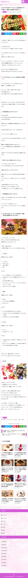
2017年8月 (3, 556)
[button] (26, 1)
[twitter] (14, 574)
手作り (23, 419)
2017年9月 (3, 553)
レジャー (4, 524)
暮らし (4, 530)
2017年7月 (3, 559)
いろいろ (5, 518)
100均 (4, 419)
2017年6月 (3, 562)
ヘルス (4, 521)
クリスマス (15, 419)
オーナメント (9, 419)
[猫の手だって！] (5, 1)
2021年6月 (3, 541)
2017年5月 (3, 565)
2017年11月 (4, 547)
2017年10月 (4, 550)
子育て (4, 527)
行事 (4, 533)
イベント (4, 11)
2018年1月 (3, 544)
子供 (19, 419)
